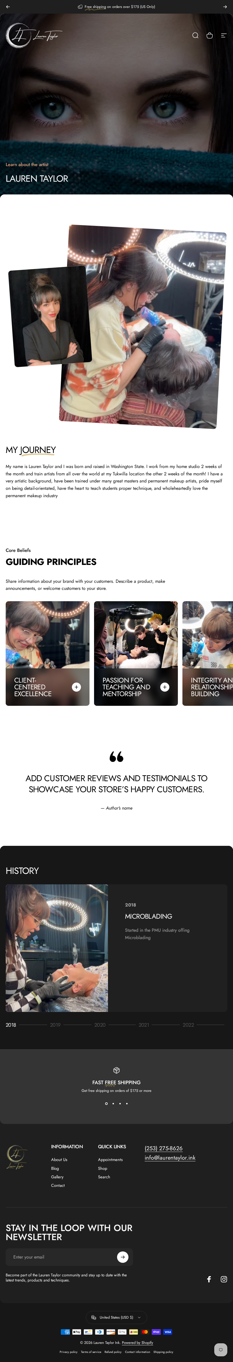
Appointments (110, 1159)
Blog (55, 1168)
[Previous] (8, 7)
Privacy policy (69, 1352)
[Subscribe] (122, 1257)
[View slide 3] (119, 1103)
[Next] (225, 7)
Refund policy (113, 1352)
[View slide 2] (113, 1103)
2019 (58, 1025)
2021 (147, 1025)
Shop (102, 1168)
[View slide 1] (106, 1103)
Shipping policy (163, 1352)
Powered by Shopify (137, 1342)
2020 (102, 1025)
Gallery (57, 1176)
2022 (190, 1025)
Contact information (137, 1352)
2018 (13, 1025)
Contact (58, 1185)
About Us (59, 1159)
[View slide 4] (126, 1103)
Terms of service (91, 1352)
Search (104, 1176)
